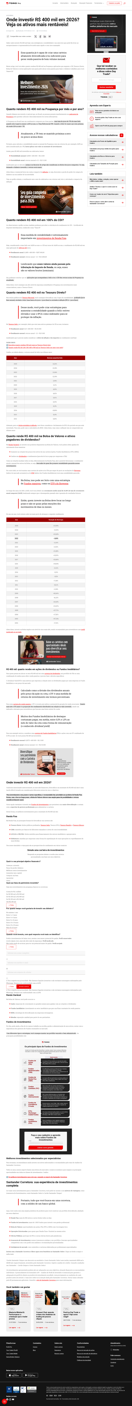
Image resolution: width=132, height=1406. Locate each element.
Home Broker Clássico (13, 1357)
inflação (45, 172)
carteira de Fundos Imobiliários (45, 733)
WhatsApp (116, 1349)
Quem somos (59, 1347)
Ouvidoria (113, 1362)
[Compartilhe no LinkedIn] (44, 36)
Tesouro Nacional (28, 298)
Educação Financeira (85, 3)
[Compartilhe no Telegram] (49, 36)
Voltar (12, 905)
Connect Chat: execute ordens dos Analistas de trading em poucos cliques (45, 1315)
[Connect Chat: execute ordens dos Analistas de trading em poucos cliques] (45, 1298)
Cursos (35, 1347)
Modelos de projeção (83, 1357)
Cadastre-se (114, 3)
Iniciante (55, 3)
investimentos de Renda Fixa (51, 238)
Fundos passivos (32, 483)
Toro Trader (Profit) (12, 1350)
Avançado (74, 3)
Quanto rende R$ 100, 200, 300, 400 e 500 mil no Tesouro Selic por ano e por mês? (35, 347)
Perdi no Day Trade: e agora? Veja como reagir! (71, 1314)
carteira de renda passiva (22, 704)
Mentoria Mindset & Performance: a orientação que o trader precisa (18, 1315)
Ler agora (12, 1327)
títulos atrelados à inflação (27, 425)
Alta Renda (9, 15)
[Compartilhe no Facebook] (40, 36)
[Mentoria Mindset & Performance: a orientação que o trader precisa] (18, 1298)
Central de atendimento (117, 1359)
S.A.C (112, 1366)
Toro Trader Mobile (11, 1353)
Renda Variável (14, 445)
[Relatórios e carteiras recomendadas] (45, 649)
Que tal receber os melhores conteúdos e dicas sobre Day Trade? (106, 70)
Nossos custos (59, 1353)
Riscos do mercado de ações (85, 1350)
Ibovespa (77, 470)
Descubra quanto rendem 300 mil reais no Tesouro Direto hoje (29, 345)
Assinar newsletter (106, 87)
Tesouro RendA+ (66, 825)
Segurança (58, 1350)
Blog (34, 1350)
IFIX (32, 473)
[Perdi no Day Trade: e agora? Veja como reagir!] (73, 1298)
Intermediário (64, 3)
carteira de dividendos (52, 673)
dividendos (23, 456)
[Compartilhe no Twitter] (35, 36)
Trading (12, 1309)
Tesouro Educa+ (78, 825)
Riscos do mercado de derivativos (87, 1353)
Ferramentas (98, 3)
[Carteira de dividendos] (45, 762)
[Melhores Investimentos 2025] (45, 89)
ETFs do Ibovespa (59, 483)
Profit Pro (9, 1347)
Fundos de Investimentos (40, 804)
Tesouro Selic (13, 324)
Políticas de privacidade (84, 1360)
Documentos (81, 1347)
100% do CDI (23, 248)
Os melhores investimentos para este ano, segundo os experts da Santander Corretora (37, 1177)
